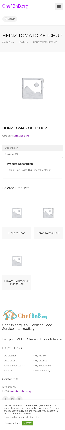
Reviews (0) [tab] (11, 154)
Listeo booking (21, 136)
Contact (8, 370)
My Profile (40, 355)
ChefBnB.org (15, 6)
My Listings (41, 360)
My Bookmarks (43, 365)
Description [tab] (11, 148)
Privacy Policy (42, 370)
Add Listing (10, 360)
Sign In (11, 19)
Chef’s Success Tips (15, 365)
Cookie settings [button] (12, 423)
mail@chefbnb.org (20, 391)
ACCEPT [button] (27, 423)
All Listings (10, 355)
